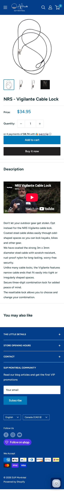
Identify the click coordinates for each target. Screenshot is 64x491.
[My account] (50, 7)
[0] (57, 7)
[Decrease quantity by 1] (21, 123)
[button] (32, 134)
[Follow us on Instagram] (12, 434)
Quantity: (9, 123)
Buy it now (32, 151)
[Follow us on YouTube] (19, 434)
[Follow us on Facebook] (6, 434)
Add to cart (32, 140)
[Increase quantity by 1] (40, 123)
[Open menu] (5, 7)
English (9, 417)
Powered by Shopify (14, 481)
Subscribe (15, 400)
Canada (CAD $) (33, 417)
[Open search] (43, 7)
